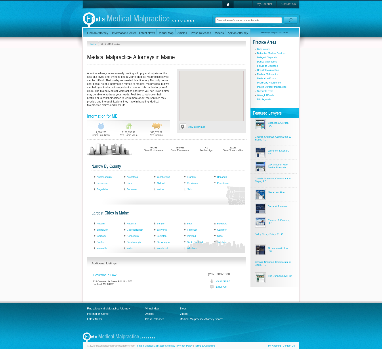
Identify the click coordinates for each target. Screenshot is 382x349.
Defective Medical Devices (271, 53)
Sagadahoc (103, 189)
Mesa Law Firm (276, 192)
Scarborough (134, 242)
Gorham (101, 236)
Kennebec (102, 183)
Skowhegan (163, 242)
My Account (264, 4)
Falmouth (192, 229)
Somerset (132, 189)
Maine (93, 44)
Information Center (98, 313)
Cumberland (163, 177)
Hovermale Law (105, 275)
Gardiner (222, 229)
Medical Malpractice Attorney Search (201, 319)
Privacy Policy (185, 345)
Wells (130, 248)
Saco (220, 236)
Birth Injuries (263, 49)
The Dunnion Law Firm (280, 276)
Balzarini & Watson (278, 206)
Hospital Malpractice (268, 70)
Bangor (161, 223)
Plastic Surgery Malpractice (271, 86)
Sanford (101, 242)
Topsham (222, 242)
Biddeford (222, 223)
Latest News (94, 319)
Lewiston (161, 236)
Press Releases (154, 319)
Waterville (102, 248)
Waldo (160, 189)
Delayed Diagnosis (267, 57)
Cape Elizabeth (135, 229)
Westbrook (163, 248)
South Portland (195, 242)
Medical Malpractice (267, 74)
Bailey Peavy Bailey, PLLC (269, 234)
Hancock (222, 177)
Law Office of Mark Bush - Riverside (278, 166)
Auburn (101, 223)
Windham (192, 248)
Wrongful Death (265, 95)
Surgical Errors (265, 91)
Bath (189, 223)
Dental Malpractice (267, 61)
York (189, 189)
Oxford (160, 183)
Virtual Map (152, 308)
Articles (149, 313)
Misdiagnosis (264, 99)
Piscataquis (223, 183)
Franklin (191, 177)
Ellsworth (162, 229)
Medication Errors (266, 78)
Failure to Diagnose (267, 65)
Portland (191, 236)
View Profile (223, 281)
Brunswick (102, 229)
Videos (184, 313)
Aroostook (132, 177)
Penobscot (193, 183)
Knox (129, 183)
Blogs (183, 308)
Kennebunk (133, 236)
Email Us (221, 286)
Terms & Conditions (205, 345)
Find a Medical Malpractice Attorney (108, 308)
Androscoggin (104, 177)
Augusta (131, 223)
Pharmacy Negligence (269, 82)
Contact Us (288, 4)
